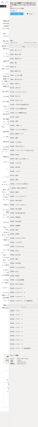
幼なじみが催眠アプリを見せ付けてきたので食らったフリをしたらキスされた (23, 4)
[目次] (6, 2)
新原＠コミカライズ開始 (17, 8)
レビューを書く (17, 14)
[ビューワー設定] (2, 2)
